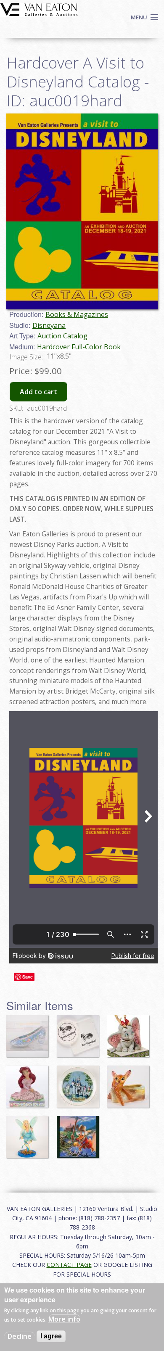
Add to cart (38, 391)
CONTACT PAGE (69, 1265)
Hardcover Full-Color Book (79, 346)
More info (64, 1319)
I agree (51, 1336)
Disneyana (49, 325)
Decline (20, 1336)
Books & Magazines (76, 314)
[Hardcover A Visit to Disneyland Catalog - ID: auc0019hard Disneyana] (82, 211)
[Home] (39, 8)
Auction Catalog (62, 335)
